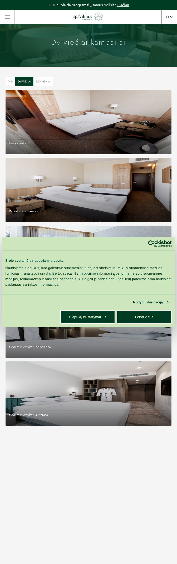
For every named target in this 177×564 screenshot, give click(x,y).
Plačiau (123, 5)
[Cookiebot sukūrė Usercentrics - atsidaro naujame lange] (151, 243)
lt (168, 17)
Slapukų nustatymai (85, 317)
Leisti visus (144, 317)
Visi (10, 81)
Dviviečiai (24, 81)
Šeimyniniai (43, 81)
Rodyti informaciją (148, 302)
